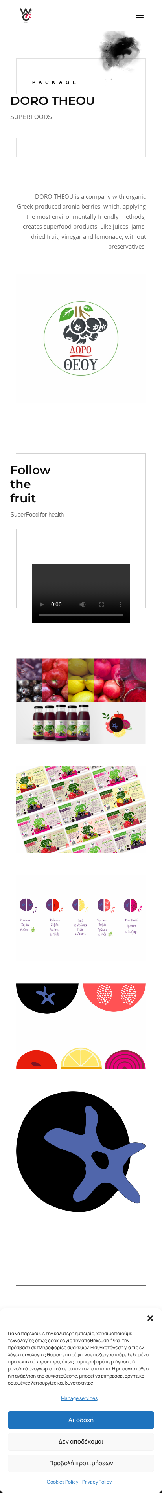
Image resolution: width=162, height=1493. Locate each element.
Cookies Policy (62, 1481)
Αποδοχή (81, 1420)
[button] (150, 1318)
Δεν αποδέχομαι (81, 1441)
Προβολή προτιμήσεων (81, 1463)
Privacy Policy (97, 1481)
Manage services (79, 1398)
